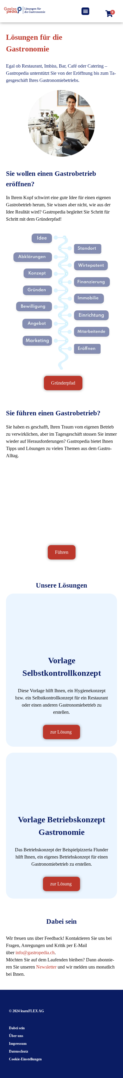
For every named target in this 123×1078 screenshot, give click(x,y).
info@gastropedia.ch (35, 952)
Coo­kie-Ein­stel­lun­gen (25, 1059)
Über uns (16, 1036)
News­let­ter (47, 966)
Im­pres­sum (18, 1044)
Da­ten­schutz (18, 1051)
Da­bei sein (17, 1028)
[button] (85, 11)
